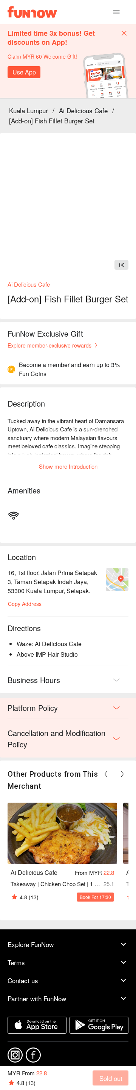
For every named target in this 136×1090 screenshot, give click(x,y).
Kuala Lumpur (28, 110)
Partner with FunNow (37, 998)
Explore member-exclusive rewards (49, 345)
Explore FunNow (31, 944)
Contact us (23, 980)
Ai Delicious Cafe (83, 110)
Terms (16, 962)
